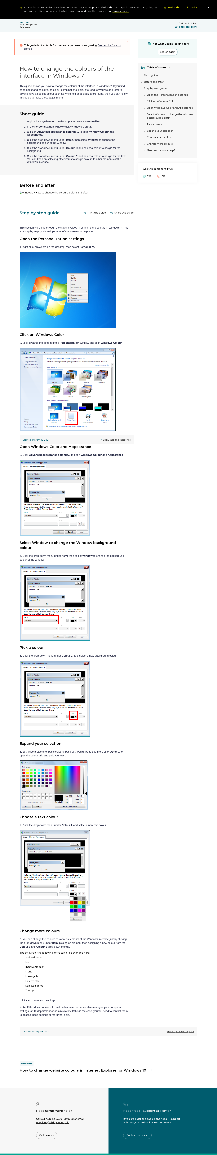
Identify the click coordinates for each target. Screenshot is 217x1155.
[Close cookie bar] (209, 7)
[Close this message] (127, 42)
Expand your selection (160, 130)
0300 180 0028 (65, 1119)
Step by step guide (155, 88)
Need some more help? (161, 150)
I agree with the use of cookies (179, 7)
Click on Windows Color (161, 101)
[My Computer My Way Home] (28, 25)
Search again (167, 52)
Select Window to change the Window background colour (170, 116)
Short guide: (151, 75)
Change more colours (160, 143)
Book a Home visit (137, 1135)
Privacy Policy (120, 11)
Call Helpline (46, 1135)
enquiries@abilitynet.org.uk (52, 1122)
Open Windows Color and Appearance (170, 107)
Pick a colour (154, 124)
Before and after (154, 82)
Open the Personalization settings (167, 94)
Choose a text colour (159, 137)
